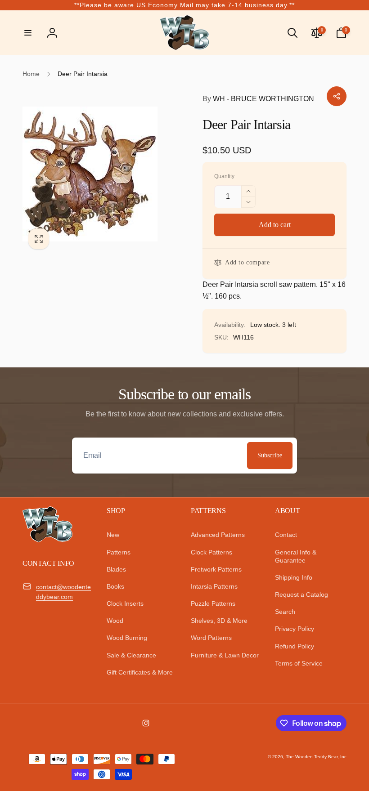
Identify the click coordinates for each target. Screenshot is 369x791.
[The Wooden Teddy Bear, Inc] (47, 540)
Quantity (224, 176)
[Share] (336, 96)
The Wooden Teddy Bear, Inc (316, 756)
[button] (28, 33)
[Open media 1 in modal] (103, 174)
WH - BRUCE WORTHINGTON (258, 99)
